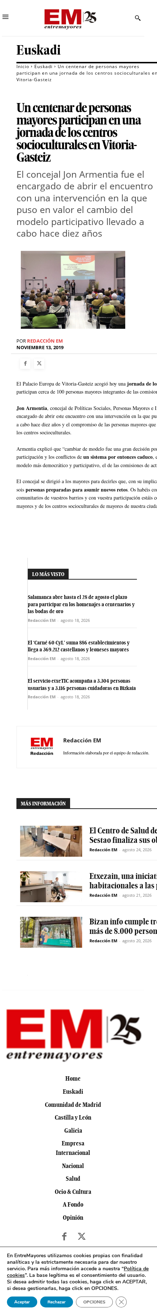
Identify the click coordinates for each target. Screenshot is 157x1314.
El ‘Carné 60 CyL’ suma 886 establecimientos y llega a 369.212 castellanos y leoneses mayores (79, 646)
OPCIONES (94, 1302)
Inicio (22, 66)
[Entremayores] (70, 18)
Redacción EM (45, 341)
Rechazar (56, 1302)
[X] (39, 364)
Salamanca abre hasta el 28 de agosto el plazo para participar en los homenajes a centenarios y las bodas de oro (81, 604)
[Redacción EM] (42, 747)
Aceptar (22, 1302)
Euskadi (38, 50)
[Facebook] (25, 364)
